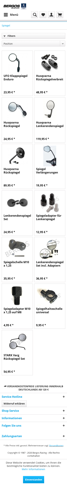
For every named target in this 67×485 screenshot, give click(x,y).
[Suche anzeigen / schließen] (34, 14)
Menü (14, 15)
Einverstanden (33, 479)
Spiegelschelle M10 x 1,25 (16, 263)
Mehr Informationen (33, 469)
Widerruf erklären (14, 403)
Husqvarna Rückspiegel (12, 124)
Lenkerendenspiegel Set (17, 217)
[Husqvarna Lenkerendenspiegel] (49, 109)
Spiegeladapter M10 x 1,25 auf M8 (17, 310)
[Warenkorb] (59, 14)
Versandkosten (56, 445)
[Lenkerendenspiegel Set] (17, 202)
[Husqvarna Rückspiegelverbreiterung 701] (49, 63)
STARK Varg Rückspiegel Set (14, 357)
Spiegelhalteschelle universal (49, 310)
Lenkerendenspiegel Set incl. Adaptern (49, 263)
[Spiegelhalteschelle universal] (49, 295)
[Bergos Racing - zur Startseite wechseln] (14, 6)
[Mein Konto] (51, 14)
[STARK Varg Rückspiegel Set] (17, 342)
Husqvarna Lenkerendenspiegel (49, 124)
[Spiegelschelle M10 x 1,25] (17, 249)
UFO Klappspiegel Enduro (15, 77)
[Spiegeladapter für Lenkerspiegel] (49, 202)
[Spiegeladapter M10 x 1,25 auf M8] (17, 295)
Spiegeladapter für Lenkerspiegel (48, 217)
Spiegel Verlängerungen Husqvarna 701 (47, 170)
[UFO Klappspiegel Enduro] (17, 63)
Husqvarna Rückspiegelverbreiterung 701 (49, 77)
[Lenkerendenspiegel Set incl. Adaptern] (49, 249)
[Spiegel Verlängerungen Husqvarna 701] (49, 156)
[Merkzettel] (43, 14)
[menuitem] (11, 14)
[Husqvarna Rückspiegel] (17, 109)
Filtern (11, 35)
